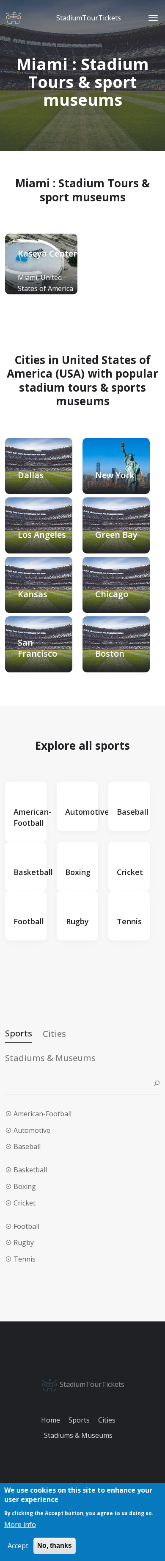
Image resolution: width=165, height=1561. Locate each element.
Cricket (25, 1203)
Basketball (30, 1169)
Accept (18, 1545)
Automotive (32, 1130)
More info (20, 1524)
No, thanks (54, 1545)
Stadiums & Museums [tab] (50, 1058)
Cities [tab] (54, 1033)
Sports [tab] (18, 1033)
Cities (107, 1420)
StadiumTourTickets (91, 1384)
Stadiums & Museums (78, 1435)
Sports (79, 1420)
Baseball (27, 1146)
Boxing (25, 1186)
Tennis (25, 1259)
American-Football (43, 1113)
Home (50, 1420)
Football (26, 1226)
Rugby (24, 1242)
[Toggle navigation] (153, 17)
